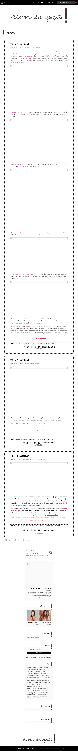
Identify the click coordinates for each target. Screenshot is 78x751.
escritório (31, 681)
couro (27, 525)
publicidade (52, 343)
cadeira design (20, 525)
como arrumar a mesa (22, 439)
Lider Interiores (53, 56)
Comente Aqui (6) (48, 347)
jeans (43, 439)
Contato (49, 2)
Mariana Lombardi (36, 525)
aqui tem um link (51, 515)
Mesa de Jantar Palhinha (19, 319)
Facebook (24, 347)
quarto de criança (34, 696)
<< (5, 540)
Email (35, 347)
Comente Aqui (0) (48, 443)
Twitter (42, 2)
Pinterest (38, 2)
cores (36, 673)
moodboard (31, 686)
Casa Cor (37, 671)
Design (40, 679)
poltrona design (48, 525)
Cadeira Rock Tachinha (18, 112)
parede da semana (34, 690)
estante (39, 681)
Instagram (33, 2)
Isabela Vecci (30, 58)
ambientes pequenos (34, 667)
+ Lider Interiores (39, 338)
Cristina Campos (20, 343)
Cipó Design (15, 511)
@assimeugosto (40, 713)
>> (24, 540)
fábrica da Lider (32, 326)
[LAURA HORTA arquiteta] (45, 615)
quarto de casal (39, 694)
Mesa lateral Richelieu (18, 233)
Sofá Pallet (14, 274)
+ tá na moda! (39, 430)
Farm (26, 501)
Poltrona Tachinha (16, 164)
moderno (42, 684)
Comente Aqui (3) (48, 530)
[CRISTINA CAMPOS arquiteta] (33, 615)
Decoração (37, 677)
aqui (22, 335)
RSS (45, 2)
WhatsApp (52, 2)
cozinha (39, 675)
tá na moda (49, 439)
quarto (41, 692)
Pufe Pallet (25, 274)
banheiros (36, 669)
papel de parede (42, 688)
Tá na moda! (19, 44)
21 (29, 540)
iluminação (46, 681)
